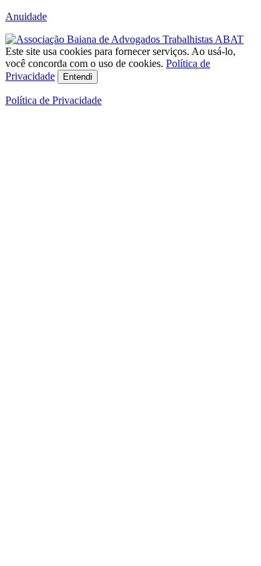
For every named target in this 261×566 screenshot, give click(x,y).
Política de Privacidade (53, 100)
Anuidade (26, 16)
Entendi (77, 77)
